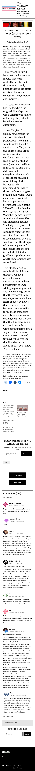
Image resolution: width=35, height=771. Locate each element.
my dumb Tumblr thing (22, 47)
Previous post (17, 475)
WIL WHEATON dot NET (22, 5)
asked (24, 51)
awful (12, 49)
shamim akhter (15, 519)
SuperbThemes (17, 768)
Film (6, 463)
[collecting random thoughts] (10, 425)
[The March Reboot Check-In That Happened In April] (22, 408)
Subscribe (26, 454)
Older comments (7, 497)
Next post (17, 482)
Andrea (11, 531)
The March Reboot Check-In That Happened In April (22, 414)
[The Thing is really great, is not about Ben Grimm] (10, 411)
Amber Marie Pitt (15, 503)
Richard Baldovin (14, 561)
